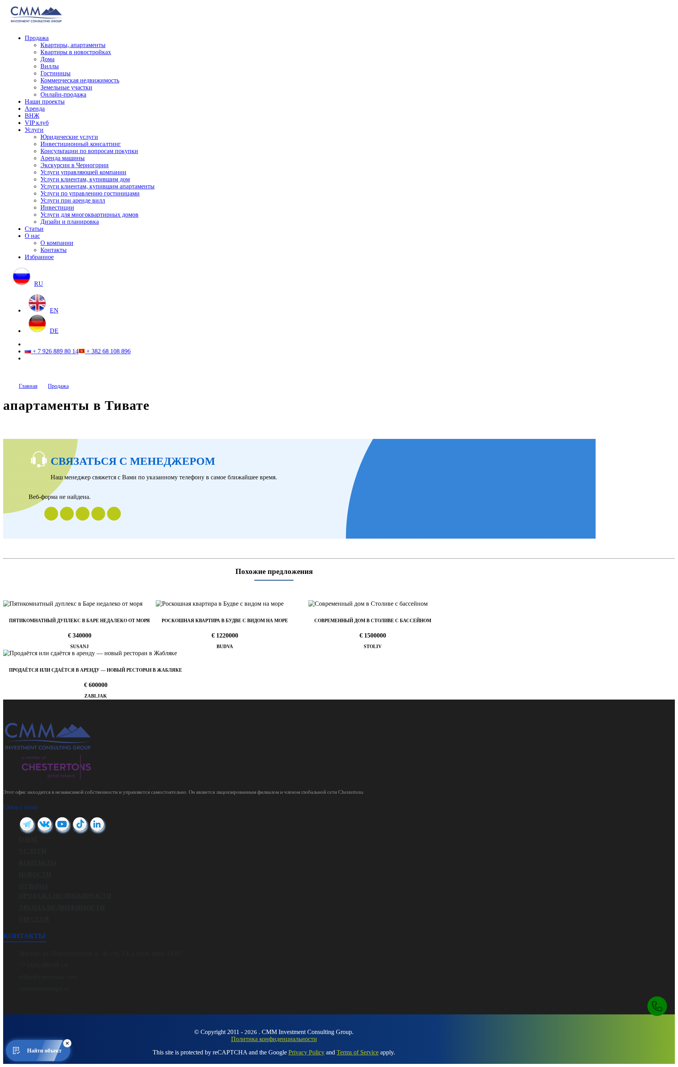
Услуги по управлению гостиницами (90, 193)
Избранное (39, 257)
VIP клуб (37, 122)
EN (54, 310)
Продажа (37, 38)
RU (38, 283)
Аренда (35, 108)
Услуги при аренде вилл (72, 200)
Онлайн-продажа (63, 94)
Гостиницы (55, 73)
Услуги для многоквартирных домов (89, 214)
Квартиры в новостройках (75, 52)
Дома (47, 59)
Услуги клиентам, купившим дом (85, 179)
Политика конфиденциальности (274, 1039)
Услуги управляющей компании (83, 172)
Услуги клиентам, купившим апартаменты (97, 186)
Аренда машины (62, 158)
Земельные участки (66, 87)
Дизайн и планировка (69, 221)
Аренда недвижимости (62, 907)
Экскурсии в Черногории (74, 165)
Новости (35, 874)
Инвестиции (57, 207)
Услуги (34, 129)
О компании (56, 242)
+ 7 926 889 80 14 (54, 351)
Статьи (34, 228)
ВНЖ (32, 115)
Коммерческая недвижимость (79, 80)
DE (54, 330)
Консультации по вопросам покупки (89, 151)
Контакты (53, 250)
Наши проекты (45, 101)
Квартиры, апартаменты (73, 45)
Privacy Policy (306, 1052)
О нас (32, 235)
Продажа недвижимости (65, 895)
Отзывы (33, 886)
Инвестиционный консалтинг (80, 144)
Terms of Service (358, 1052)
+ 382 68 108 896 (108, 351)
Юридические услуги (69, 136)
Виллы (49, 66)
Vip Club (34, 919)
